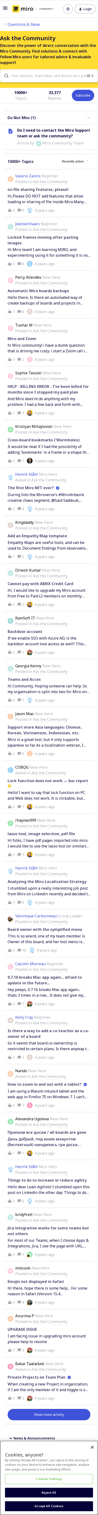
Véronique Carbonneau (36, 916)
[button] (5, 9)
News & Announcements (34, 1438)
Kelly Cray (24, 1017)
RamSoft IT (25, 618)
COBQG (22, 767)
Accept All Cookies (48, 1506)
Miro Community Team (63, 143)
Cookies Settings (49, 1479)
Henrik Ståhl (26, 474)
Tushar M (24, 325)
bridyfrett (24, 1214)
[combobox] (49, 75)
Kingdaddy (24, 522)
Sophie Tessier (28, 373)
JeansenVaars (27, 223)
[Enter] (4, 75)
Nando (21, 1070)
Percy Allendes (28, 277)
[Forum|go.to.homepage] (32, 9)
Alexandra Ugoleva (32, 1118)
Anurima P (24, 1315)
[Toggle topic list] (88, 118)
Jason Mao (24, 713)
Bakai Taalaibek (29, 1363)
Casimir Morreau (30, 963)
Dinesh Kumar (28, 570)
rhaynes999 (25, 820)
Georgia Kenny (28, 665)
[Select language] (68, 9)
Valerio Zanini (28, 176)
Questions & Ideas (24, 24)
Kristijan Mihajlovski (34, 426)
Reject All (49, 1492)
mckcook (22, 1268)
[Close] (92, 1447)
